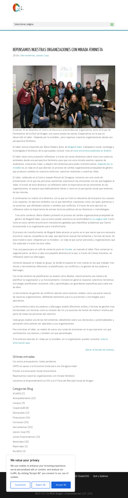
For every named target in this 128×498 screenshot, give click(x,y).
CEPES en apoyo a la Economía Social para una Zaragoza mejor (45, 366)
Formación (18, 422)
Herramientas (28, 55)
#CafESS (17, 393)
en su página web (98, 219)
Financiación (19, 417)
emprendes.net (73, 493)
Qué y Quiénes (100, 476)
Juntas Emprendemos (24, 436)
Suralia (68, 249)
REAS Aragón (56, 493)
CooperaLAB (19, 408)
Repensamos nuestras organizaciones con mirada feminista (44, 375)
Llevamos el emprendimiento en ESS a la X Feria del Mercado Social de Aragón (53, 380)
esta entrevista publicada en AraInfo (92, 150)
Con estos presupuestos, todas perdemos (34, 361)
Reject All (41, 484)
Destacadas (19, 412)
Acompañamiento (22, 398)
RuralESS (17, 451)
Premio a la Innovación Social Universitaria (34, 371)
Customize (20, 484)
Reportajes (18, 446)
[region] (40, 473)
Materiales (18, 441)
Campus (17, 403)
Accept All (61, 484)
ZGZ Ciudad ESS (81, 476)
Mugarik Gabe (75, 147)
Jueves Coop (42, 55)
